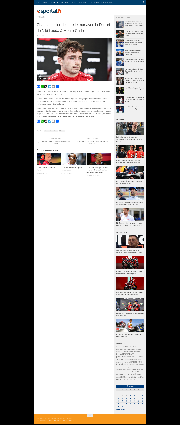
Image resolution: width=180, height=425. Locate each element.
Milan (125, 369)
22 (142, 401)
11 (126, 398)
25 (126, 404)
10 (122, 398)
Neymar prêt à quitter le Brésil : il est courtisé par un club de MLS (134, 71)
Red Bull (139, 374)
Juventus (120, 359)
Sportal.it (49, 420)
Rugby (96, 2)
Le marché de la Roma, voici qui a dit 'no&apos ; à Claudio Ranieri (134, 33)
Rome (118, 377)
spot (123, 376)
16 (118, 401)
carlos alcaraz (131, 349)
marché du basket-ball (123, 362)
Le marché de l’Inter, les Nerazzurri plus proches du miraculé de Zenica (133, 42)
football (119, 354)
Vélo (90, 2)
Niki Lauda (62, 131)
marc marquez (126, 367)
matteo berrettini (135, 367)
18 (126, 401)
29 (142, 404)
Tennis (74, 2)
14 (138, 398)
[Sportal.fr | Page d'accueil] (49, 11)
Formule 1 (54, 2)
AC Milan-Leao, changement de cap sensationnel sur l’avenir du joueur (134, 99)
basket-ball (128, 346)
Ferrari (55, 131)
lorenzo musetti (137, 359)
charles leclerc (48, 131)
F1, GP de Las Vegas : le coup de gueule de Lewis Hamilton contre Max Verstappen (97, 170)
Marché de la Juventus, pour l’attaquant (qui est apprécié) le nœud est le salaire (134, 80)
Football (44, 2)
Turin (138, 377)
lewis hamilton (129, 359)
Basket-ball (82, 2)
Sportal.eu (57, 420)
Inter (141, 357)
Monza (128, 369)
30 (118, 407)
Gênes (137, 357)
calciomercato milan (121, 349)
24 (122, 404)
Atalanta (118, 346)
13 (134, 398)
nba (117, 372)
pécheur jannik (129, 374)
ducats (123, 351)
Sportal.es (71, 420)
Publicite (69, 418)
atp (122, 346)
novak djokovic (122, 371)
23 (118, 404)
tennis (133, 377)
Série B (128, 377)
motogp (134, 369)
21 (138, 401)
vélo (141, 379)
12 (130, 398)
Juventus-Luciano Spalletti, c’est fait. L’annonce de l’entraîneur (133, 52)
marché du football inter (129, 364)
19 (130, 401)
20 (134, 401)
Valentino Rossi (125, 380)
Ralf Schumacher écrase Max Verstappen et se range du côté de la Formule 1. (129, 139)
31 (122, 407)
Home (37, 2)
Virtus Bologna (134, 380)
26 (130, 404)
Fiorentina (137, 351)
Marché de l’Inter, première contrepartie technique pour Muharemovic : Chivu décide (134, 23)
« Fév (118, 409)
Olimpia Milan (130, 372)
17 (122, 401)
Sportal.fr (64, 420)
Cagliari (135, 346)
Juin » (123, 409)
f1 (127, 351)
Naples (140, 369)
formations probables (125, 355)
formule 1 (41, 17)
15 (142, 398)
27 (134, 404)
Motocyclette (65, 2)
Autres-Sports (106, 2)
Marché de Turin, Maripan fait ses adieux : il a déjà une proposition (134, 109)
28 (138, 404)
